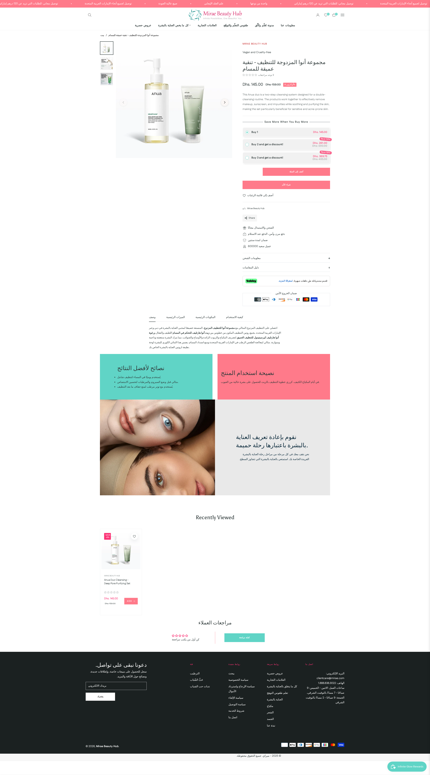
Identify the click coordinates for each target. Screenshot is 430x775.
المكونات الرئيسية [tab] (205, 317)
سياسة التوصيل (237, 704)
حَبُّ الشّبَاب (196, 680)
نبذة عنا (271, 726)
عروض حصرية (275, 673)
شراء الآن (286, 184)
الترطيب (195, 673)
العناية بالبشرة (275, 700)
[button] (90, 14)
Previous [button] (123, 102)
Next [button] (224, 102)
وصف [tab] (152, 317)
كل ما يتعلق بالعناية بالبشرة (282, 686)
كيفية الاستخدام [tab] (234, 317)
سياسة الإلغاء (235, 698)
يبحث (231, 673)
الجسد (270, 719)
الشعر (270, 712)
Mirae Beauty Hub (112, 575)
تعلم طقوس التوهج (277, 693)
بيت (102, 35)
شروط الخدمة (236, 711)
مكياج (270, 706)
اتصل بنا (232, 717)
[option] (174, 100)
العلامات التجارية (276, 680)
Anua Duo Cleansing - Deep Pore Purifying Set (117, 581)
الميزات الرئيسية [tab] (175, 317)
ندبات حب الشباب (200, 686)
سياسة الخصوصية (238, 680)
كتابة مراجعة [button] (244, 637)
